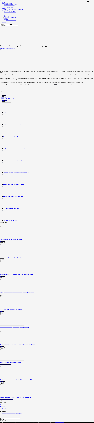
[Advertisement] (47, 37)
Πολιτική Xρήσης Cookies (8, 21)
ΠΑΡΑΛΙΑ (15, 98)
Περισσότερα (61, 422)
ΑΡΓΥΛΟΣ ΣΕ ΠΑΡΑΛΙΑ (4, 98)
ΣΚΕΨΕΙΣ (6, 18)
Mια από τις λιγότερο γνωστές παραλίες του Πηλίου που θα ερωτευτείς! (17, 160)
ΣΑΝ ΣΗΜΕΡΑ (6, 16)
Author (3, 101)
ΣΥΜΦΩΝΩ (57, 422)
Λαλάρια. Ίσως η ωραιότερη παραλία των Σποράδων (13, 196)
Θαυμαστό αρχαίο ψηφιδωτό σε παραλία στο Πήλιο (13, 184)
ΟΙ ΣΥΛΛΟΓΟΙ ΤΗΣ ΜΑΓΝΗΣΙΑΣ (10, 17)
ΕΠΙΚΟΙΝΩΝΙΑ (5, 22)
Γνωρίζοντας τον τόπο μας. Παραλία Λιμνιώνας (12, 124)
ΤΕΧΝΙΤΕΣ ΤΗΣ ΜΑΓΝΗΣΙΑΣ (9, 6)
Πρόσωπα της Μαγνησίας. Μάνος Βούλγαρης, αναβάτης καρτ (11, 413)
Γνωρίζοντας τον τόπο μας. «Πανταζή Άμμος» (12, 112)
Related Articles (4, 100)
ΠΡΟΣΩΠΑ (4, 8)
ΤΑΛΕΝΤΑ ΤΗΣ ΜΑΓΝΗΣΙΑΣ (9, 5)
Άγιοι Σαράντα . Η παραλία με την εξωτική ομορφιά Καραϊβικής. (16, 148)
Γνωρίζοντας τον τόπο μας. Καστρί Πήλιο (11, 136)
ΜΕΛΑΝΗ (11, 98)
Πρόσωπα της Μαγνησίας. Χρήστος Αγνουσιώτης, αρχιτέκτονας (12, 414)
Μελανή (54, 71)
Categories (4, 95)
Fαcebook (55, 84)
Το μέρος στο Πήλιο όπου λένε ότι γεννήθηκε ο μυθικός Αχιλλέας (16, 172)
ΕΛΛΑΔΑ (6, 15)
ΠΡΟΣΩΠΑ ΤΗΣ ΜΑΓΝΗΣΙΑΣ (7, 3)
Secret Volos (2, 406)
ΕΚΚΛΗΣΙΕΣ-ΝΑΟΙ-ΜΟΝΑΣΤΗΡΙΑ (10, 12)
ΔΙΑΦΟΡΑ (2, 258)
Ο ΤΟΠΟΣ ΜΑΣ (5, 10)
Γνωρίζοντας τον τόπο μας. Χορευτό (11, 220)
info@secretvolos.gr (3, 404)
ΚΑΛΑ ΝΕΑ (6, 19)
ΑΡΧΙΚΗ (3, 2)
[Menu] (88, 2)
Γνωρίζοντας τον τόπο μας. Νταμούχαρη (11, 208)
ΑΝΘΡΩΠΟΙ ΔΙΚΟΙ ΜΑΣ (8, 7)
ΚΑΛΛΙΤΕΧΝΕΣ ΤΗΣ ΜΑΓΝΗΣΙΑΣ (10, 4)
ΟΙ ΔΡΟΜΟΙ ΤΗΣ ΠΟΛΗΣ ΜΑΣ (9, 11)
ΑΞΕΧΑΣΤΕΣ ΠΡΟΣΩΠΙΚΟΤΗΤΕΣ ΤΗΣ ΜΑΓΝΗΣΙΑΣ (13, 9)
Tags (3, 96)
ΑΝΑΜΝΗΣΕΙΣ (7, 14)
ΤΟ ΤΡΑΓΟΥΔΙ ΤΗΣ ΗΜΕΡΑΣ (11, 20)
